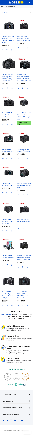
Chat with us (6, 314)
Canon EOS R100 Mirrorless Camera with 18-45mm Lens (8, 115)
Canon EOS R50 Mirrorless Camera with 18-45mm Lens (23, 38)
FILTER (6, 12)
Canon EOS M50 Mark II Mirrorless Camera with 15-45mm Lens (24, 258)
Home (2, 6)
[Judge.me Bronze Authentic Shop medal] (16, 377)
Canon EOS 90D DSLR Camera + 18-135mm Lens (24, 185)
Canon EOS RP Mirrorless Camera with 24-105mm (7, 221)
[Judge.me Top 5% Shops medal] (25, 377)
